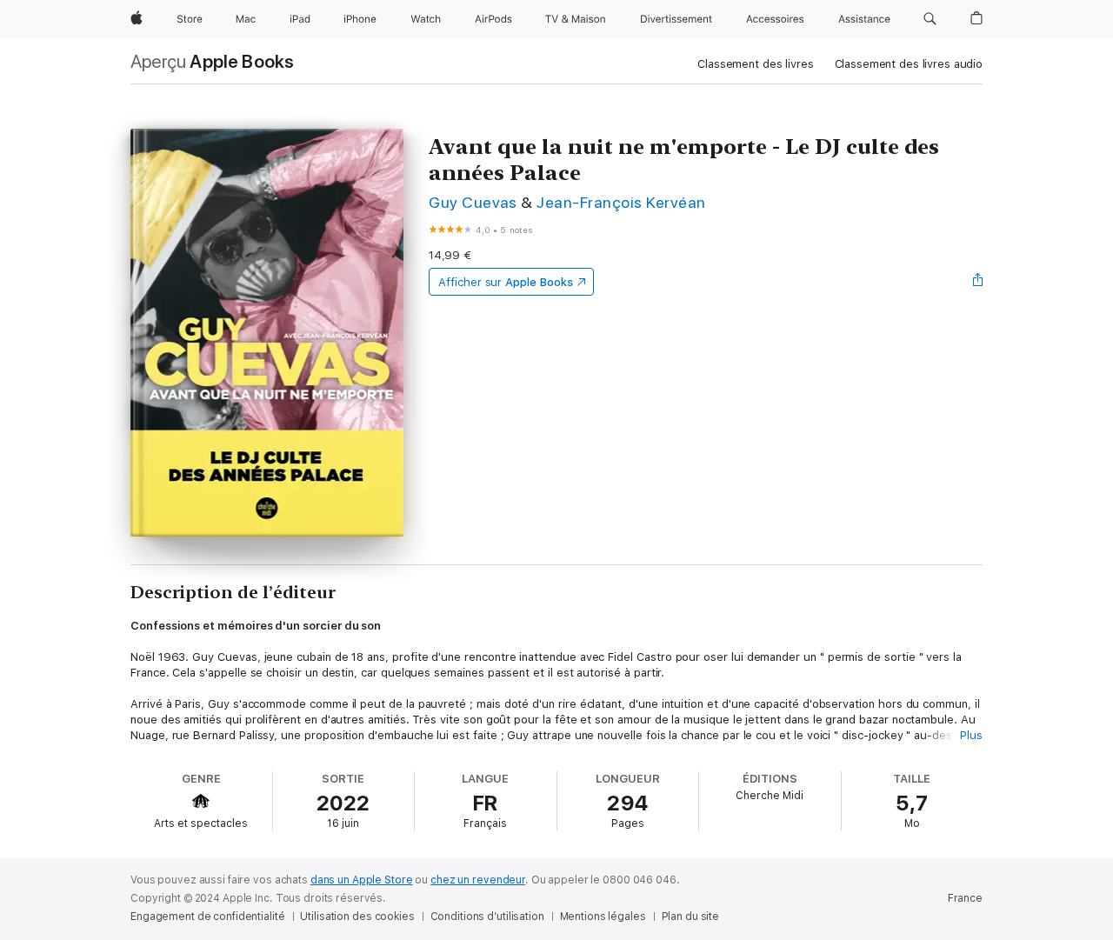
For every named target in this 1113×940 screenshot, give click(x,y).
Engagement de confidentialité (207, 916)
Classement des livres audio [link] (909, 63)
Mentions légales (603, 916)
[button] (929, 19)
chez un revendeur (477, 880)
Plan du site (691, 916)
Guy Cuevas (473, 202)
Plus (971, 735)
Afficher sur (505, 282)
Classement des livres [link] (755, 63)
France (965, 898)
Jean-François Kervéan (621, 202)
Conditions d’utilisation (487, 916)
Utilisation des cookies (357, 916)
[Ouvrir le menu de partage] (978, 281)
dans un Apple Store (361, 880)
